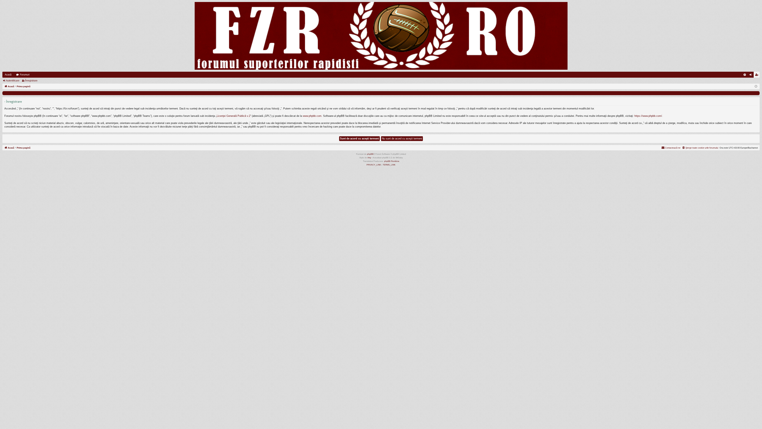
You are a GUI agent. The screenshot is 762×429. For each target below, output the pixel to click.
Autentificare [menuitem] (751, 75)
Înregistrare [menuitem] (757, 75)
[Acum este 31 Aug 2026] (756, 86)
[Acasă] (381, 36)
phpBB (370, 154)
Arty (369, 158)
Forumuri (25, 74)
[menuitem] (745, 75)
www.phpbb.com (312, 115)
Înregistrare (31, 80)
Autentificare (12, 80)
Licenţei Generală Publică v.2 (233, 115)
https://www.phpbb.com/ (648, 115)
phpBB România (391, 161)
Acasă (8, 74)
